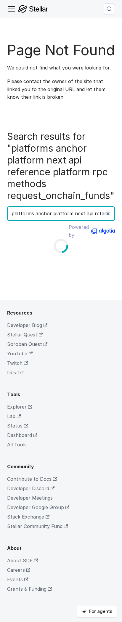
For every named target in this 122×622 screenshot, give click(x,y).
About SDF (20, 560)
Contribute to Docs (29, 479)
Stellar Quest (22, 335)
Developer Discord (28, 488)
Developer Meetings (30, 498)
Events (15, 579)
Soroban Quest (24, 344)
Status (15, 426)
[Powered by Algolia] (103, 231)
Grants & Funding (26, 589)
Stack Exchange (25, 517)
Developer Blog (24, 325)
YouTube (17, 354)
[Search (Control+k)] (109, 8)
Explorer (17, 407)
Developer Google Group (35, 507)
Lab (11, 416)
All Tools (17, 445)
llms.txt (15, 372)
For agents (100, 611)
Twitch (15, 363)
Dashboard (19, 435)
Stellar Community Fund (34, 526)
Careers (16, 570)
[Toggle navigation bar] (11, 8)
